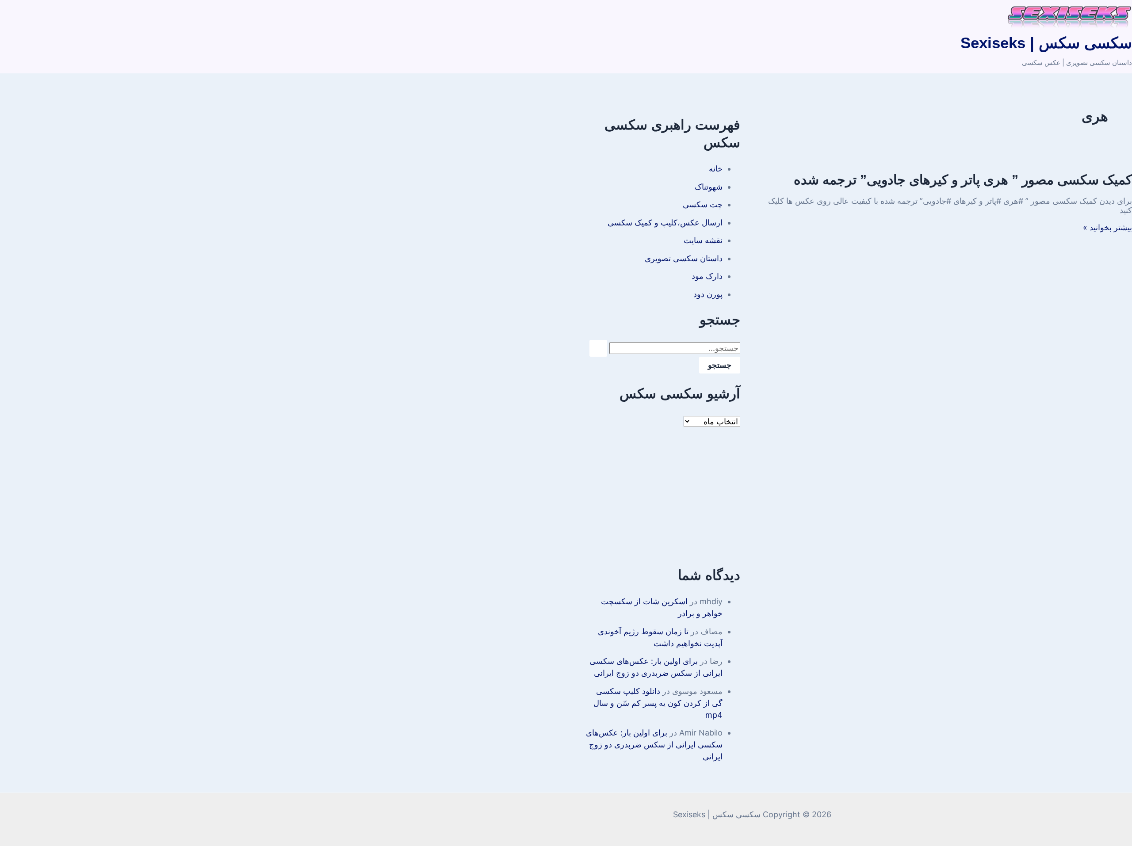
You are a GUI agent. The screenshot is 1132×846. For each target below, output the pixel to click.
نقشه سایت (703, 240)
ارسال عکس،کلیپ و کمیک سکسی (665, 222)
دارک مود (707, 276)
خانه (716, 168)
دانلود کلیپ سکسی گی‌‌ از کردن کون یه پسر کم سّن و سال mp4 (658, 703)
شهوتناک (709, 186)
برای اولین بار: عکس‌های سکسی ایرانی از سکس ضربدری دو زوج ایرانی (654, 744)
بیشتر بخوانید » (1107, 227)
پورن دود (708, 294)
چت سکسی (703, 204)
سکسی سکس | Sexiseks (1046, 42)
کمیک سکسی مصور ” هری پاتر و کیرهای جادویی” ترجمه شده (963, 179)
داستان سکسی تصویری (684, 258)
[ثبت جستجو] (598, 348)
